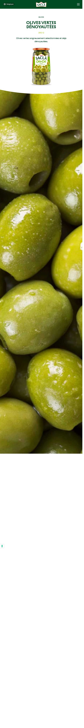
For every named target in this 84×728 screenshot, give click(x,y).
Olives (41, 17)
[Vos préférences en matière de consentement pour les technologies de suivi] (2, 546)
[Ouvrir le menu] (78, 4)
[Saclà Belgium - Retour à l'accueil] (41, 4)
